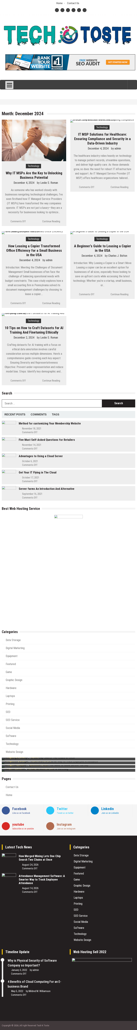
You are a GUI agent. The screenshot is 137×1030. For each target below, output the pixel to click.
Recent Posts (14, 414)
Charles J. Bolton (117, 255)
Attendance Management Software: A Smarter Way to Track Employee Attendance (42, 879)
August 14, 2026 (30, 888)
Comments (39, 414)
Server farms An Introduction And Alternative (46, 489)
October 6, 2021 (30, 461)
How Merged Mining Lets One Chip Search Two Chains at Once (40, 857)
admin (118, 148)
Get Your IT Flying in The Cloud (37, 472)
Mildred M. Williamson (39, 991)
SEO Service (13, 720)
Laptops (10, 696)
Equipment (11, 656)
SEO (8, 712)
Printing (10, 704)
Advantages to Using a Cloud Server (41, 456)
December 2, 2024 (24, 337)
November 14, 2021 (31, 444)
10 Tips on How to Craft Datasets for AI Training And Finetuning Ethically (34, 330)
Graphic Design (14, 680)
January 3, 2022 (19, 970)
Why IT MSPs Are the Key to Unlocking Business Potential (34, 175)
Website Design (14, 752)
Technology (33, 166)
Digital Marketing (15, 648)
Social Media (13, 728)
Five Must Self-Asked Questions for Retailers (47, 440)
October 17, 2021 (30, 477)
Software (11, 736)
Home (59, 3)
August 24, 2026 (30, 864)
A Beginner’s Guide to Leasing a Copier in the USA (102, 248)
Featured (11, 664)
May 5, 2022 (17, 991)
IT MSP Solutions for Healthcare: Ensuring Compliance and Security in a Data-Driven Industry (102, 138)
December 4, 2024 (24, 182)
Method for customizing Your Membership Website (50, 423)
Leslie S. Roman (49, 182)
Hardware (11, 688)
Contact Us (73, 3)
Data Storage (13, 640)
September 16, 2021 (32, 493)
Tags (55, 414)
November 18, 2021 (31, 428)
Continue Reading (51, 221)
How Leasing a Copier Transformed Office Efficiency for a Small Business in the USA (34, 250)
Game (9, 672)
